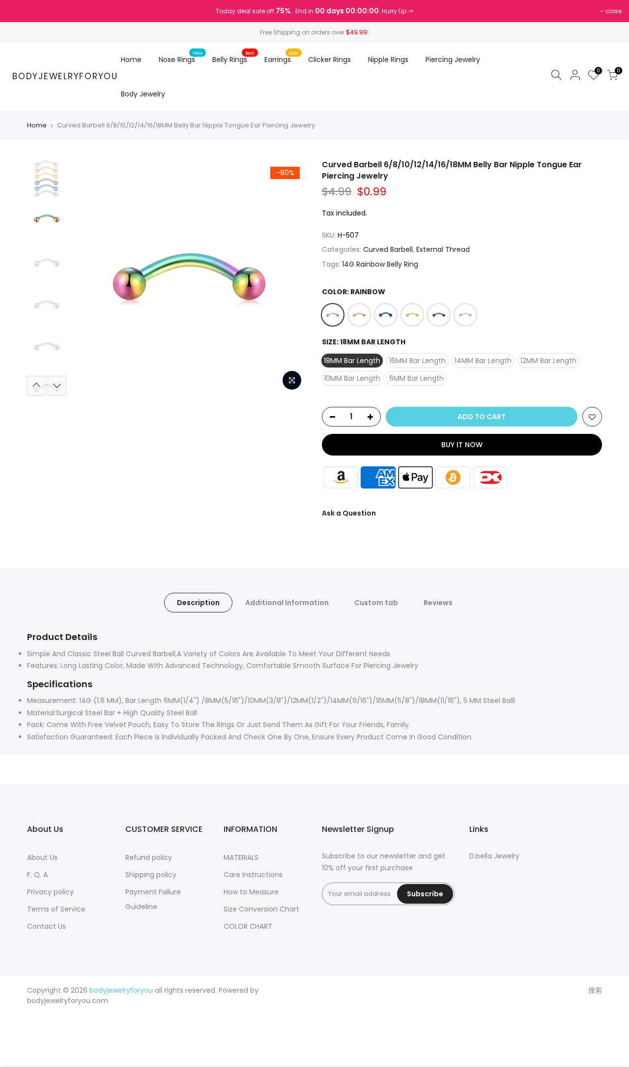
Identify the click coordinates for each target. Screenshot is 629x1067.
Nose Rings (181, 57)
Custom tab (376, 603)
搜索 (595, 990)
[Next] (290, 277)
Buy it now (462, 445)
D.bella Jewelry (494, 856)
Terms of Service (56, 909)
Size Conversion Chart (261, 909)
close (20, 11)
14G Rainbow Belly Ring (380, 264)
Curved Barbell (388, 249)
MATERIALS (241, 857)
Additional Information (287, 603)
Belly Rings (233, 57)
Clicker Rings (329, 59)
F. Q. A (37, 875)
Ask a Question (349, 513)
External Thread (443, 249)
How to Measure (251, 892)
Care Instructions (253, 875)
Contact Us (46, 926)
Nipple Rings (388, 59)
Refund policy (148, 857)
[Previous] (88, 277)
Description (198, 603)
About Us (42, 857)
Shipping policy (150, 875)
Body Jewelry (143, 94)
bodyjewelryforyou (65, 76)
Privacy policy (50, 892)
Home (131, 59)
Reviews (438, 603)
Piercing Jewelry (453, 59)
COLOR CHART (248, 926)
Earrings (281, 57)
